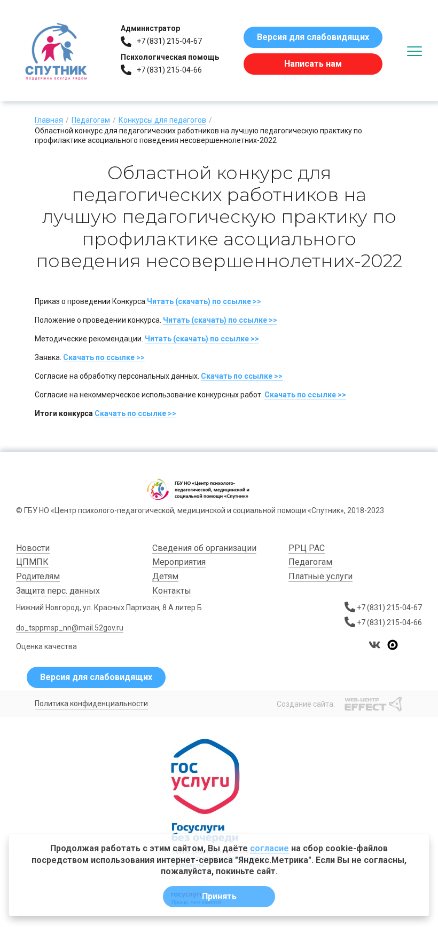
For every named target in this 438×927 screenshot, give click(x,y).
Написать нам (313, 64)
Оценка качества (46, 646)
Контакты (171, 591)
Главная (49, 120)
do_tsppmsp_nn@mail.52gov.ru (69, 628)
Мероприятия (179, 562)
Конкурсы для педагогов (162, 120)
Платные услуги (320, 576)
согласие (269, 848)
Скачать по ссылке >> (104, 357)
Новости (33, 548)
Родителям (38, 576)
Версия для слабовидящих (313, 37)
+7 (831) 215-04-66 (169, 70)
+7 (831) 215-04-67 (169, 41)
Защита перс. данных (58, 591)
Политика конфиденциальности (91, 703)
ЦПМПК (32, 562)
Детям (165, 576)
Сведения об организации (204, 548)
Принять (219, 896)
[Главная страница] (56, 51)
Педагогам (91, 120)
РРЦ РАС (306, 548)
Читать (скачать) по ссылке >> (204, 301)
